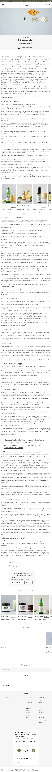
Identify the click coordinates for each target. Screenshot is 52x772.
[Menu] (3, 5)
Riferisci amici (9, 699)
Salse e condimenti (42, 720)
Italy (18, 762)
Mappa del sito (39, 770)
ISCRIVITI (28, 582)
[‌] (9, 193)
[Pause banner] (50, 1)
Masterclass (28, 712)
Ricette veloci (41, 715)
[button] (2, 769)
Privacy (11, 770)
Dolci (40, 725)
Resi (26, 705)
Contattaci (27, 700)
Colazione (41, 712)
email (16, 566)
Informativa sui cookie (20, 770)
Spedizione (28, 704)
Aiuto (27, 699)
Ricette (41, 707)
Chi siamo (41, 699)
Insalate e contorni (42, 719)
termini (22, 579)
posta (26, 675)
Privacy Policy (26, 579)
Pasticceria (41, 710)
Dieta (27, 717)
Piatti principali (41, 717)
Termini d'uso (30, 770)
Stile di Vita (28, 715)
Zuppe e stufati (42, 724)
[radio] (11, 207)
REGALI (7, 697)
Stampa (40, 702)
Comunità (27, 710)
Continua (47, 654)
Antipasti (40, 708)
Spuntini (40, 722)
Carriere (40, 700)
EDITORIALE (28, 708)
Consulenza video (29, 702)
